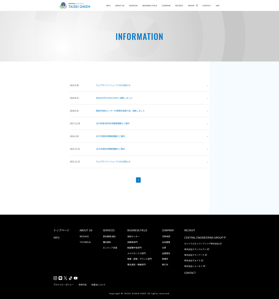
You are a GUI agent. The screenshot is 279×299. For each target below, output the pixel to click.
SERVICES (133, 5)
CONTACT (206, 5)
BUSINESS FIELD (149, 5)
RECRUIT (179, 5)
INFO (108, 5)
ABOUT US (119, 5)
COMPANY (166, 5)
